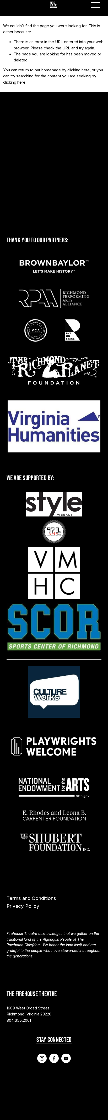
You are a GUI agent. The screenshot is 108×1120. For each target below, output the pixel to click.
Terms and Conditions (31, 898)
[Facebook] (54, 1058)
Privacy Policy (23, 906)
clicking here (78, 70)
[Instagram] (42, 1058)
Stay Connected (54, 1039)
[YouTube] (66, 1058)
